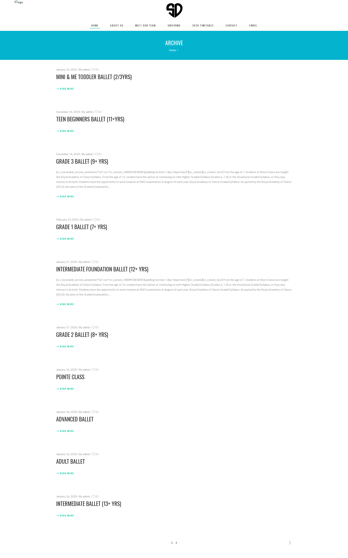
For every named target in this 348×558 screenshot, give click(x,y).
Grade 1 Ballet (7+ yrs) (81, 227)
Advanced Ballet (75, 419)
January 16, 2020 (66, 369)
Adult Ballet (70, 461)
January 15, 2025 (66, 69)
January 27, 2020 (66, 261)
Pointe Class (70, 377)
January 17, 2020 (66, 327)
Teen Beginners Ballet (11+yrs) (90, 119)
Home (172, 50)
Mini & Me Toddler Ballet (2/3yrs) (94, 77)
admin (86, 69)
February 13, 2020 (67, 219)
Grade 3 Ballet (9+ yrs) (82, 161)
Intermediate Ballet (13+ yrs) (88, 503)
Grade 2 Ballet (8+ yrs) (82, 334)
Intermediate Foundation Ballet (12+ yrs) (102, 269)
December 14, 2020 (68, 111)
